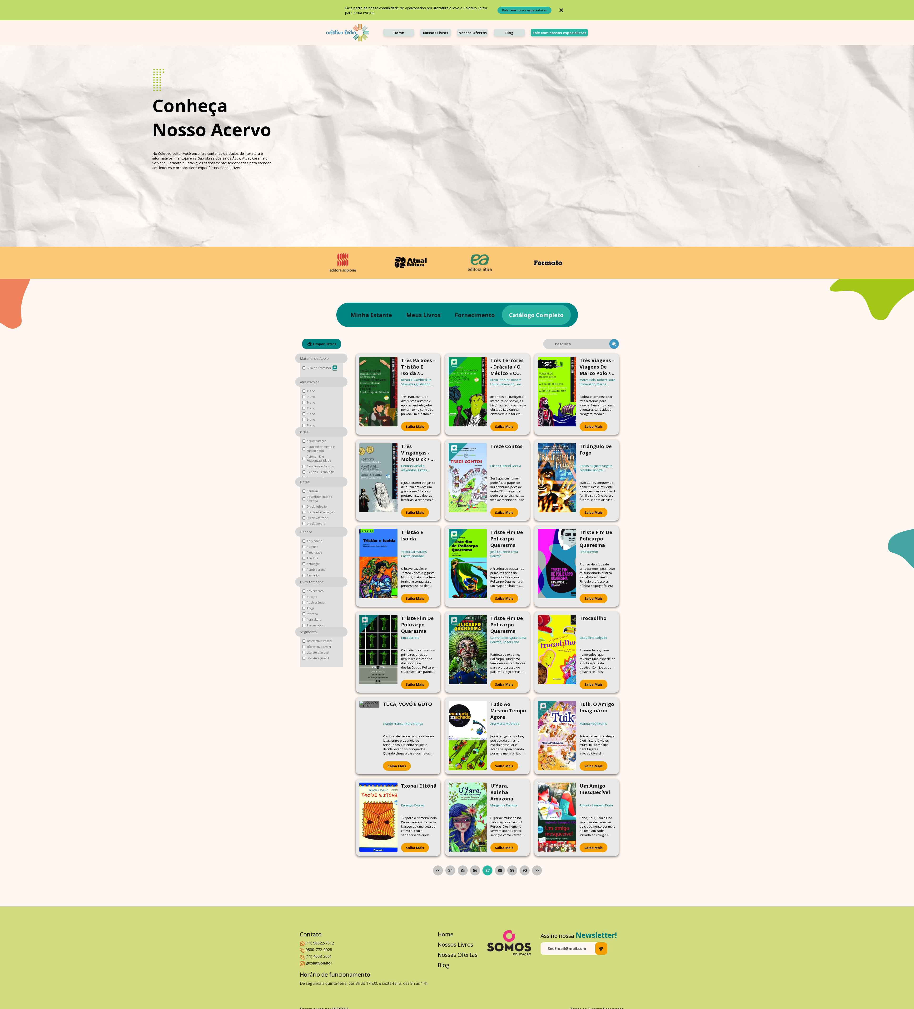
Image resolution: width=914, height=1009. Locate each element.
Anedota (312, 558)
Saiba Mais (415, 426)
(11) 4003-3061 (319, 956)
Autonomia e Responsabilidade (319, 459)
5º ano (311, 414)
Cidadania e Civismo (320, 466)
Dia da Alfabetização (321, 512)
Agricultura (314, 620)
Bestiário (313, 575)
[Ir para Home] (347, 32)
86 (475, 870)
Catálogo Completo (536, 315)
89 (512, 870)
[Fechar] (561, 10)
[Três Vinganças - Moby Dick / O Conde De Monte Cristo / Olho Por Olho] (378, 480)
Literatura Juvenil (318, 658)
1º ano (311, 391)
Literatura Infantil (318, 652)
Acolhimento (315, 591)
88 (500, 870)
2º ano (311, 397)
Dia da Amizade (317, 518)
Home (398, 32)
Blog (509, 32)
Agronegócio (315, 625)
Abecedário (315, 541)
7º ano (311, 425)
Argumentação (317, 441)
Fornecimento (475, 315)
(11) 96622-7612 (320, 943)
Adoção (312, 597)
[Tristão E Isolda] (378, 566)
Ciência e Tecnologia (320, 472)
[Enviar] (601, 948)
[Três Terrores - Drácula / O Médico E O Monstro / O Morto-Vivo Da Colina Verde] (468, 394)
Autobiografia (316, 570)
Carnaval (312, 491)
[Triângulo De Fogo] (557, 480)
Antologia (313, 564)
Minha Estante (371, 315)
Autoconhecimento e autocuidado (321, 449)
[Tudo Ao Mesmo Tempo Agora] (468, 736)
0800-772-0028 (319, 949)
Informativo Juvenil (319, 647)
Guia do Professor (319, 368)
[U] (468, 817)
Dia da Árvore (316, 524)
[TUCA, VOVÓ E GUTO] (369, 736)
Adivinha (312, 547)
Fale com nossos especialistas (524, 10)
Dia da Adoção (317, 506)
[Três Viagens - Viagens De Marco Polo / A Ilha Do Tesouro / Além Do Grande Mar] (557, 394)
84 (450, 870)
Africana (312, 614)
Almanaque (314, 552)
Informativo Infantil (319, 641)
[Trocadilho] (557, 652)
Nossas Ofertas (472, 32)
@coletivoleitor (319, 963)
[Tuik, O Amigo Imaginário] (557, 736)
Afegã (310, 608)
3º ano (311, 402)
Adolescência (316, 602)
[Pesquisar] (614, 344)
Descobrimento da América (319, 499)
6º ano (311, 420)
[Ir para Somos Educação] (509, 943)
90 (524, 870)
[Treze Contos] (468, 480)
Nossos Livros (435, 32)
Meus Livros (423, 315)
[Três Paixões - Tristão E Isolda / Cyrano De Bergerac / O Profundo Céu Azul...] (378, 394)
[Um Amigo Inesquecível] (557, 817)
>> (537, 870)
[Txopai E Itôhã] (378, 817)
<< (438, 870)
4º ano (311, 408)
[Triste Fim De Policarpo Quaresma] (468, 566)
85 (463, 870)
